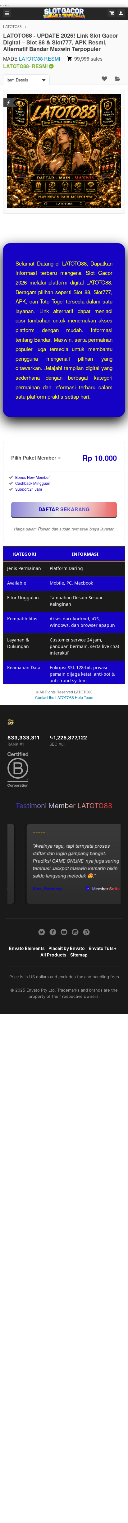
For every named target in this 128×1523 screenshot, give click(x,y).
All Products (53, 954)
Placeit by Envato (66, 948)
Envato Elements (27, 948)
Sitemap (79, 954)
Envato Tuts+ (103, 948)
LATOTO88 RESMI (39, 58)
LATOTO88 (12, 26)
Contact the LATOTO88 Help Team (64, 697)
